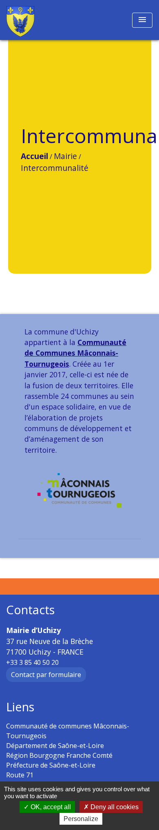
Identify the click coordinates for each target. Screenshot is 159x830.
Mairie (65, 156)
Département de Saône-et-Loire (55, 745)
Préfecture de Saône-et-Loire (50, 765)
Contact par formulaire (46, 674)
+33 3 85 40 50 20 (32, 662)
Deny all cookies (114, 806)
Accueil (34, 156)
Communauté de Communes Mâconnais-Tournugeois (75, 353)
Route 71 (19, 774)
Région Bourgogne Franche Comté (59, 755)
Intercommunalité (54, 167)
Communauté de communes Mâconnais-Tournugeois (67, 731)
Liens (20, 707)
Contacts (30, 610)
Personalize (81, 818)
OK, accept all (50, 806)
